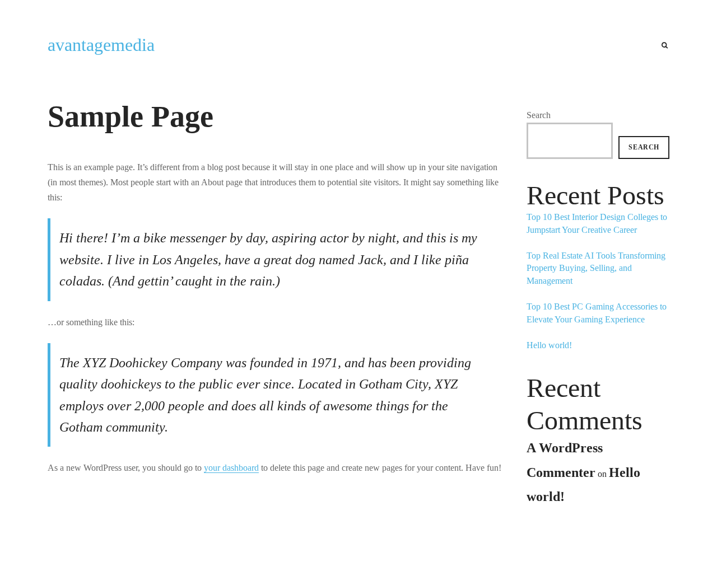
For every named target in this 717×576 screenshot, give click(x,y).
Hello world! (549, 345)
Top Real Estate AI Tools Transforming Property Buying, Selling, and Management (596, 268)
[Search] (664, 45)
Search (539, 115)
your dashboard (231, 467)
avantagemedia (101, 45)
